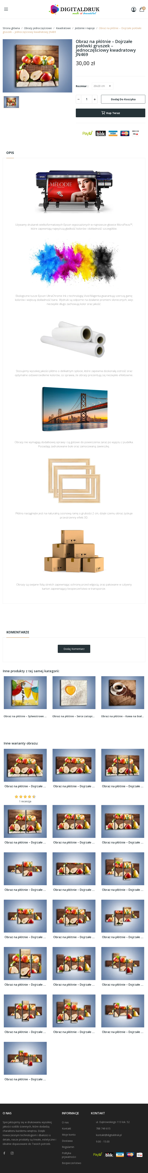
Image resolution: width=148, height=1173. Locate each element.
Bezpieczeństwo (71, 1163)
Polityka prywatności (69, 1155)
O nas (65, 1122)
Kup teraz (113, 113)
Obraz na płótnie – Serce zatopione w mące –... (74, 716)
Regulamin (68, 1147)
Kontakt (66, 1128)
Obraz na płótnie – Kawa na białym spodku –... (122, 716)
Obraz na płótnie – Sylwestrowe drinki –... (25, 716)
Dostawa (67, 1140)
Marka (63, 615)
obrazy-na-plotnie (79, 615)
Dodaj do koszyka (123, 99)
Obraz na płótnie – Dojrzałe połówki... (25, 786)
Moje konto (69, 1134)
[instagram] (12, 1153)
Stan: (70, 626)
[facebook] (4, 1153)
